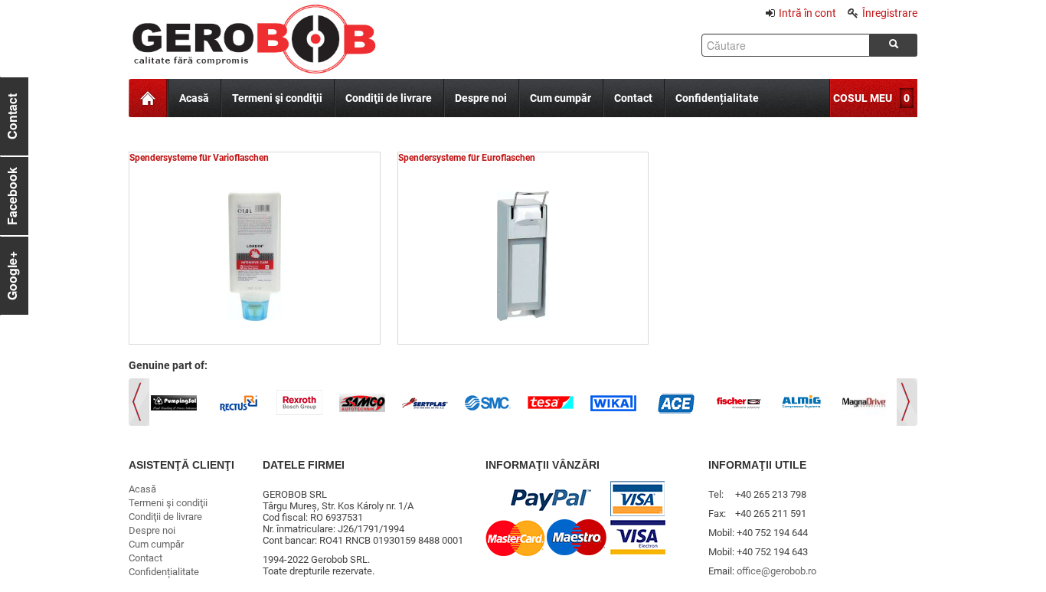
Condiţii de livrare (388, 98)
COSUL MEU (862, 98)
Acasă (194, 98)
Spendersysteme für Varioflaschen (199, 157)
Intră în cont (807, 13)
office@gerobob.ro (776, 571)
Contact (633, 98)
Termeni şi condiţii (277, 98)
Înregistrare (889, 13)
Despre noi (481, 98)
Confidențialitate (717, 98)
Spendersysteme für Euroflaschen (466, 157)
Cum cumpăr (560, 98)
